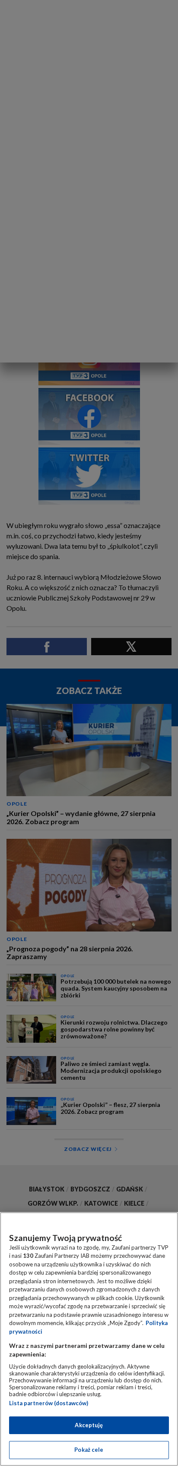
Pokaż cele (88, 1449)
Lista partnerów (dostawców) (48, 1403)
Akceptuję (89, 1425)
